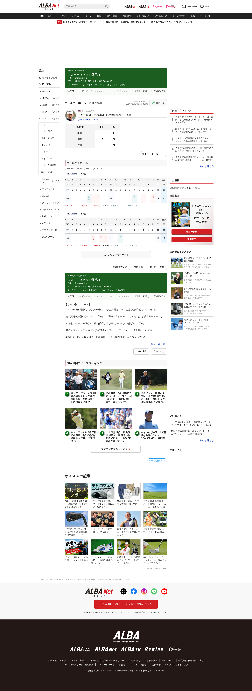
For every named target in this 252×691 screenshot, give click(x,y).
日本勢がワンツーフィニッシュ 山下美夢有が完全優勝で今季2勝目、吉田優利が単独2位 (194, 119)
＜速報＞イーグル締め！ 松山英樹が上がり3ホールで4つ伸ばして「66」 (105, 323)
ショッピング (143, 16)
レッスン (76, 16)
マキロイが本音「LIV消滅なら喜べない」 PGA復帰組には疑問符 (153, 435)
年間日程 (45, 145)
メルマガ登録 (191, 6)
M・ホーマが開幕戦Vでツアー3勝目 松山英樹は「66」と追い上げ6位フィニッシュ (110, 309)
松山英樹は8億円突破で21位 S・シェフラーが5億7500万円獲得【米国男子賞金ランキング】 (119, 399)
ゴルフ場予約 (179, 16)
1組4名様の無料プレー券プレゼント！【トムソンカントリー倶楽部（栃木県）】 (191, 432)
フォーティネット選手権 (86, 579)
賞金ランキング (120, 267)
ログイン (208, 6)
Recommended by (153, 568)
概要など (147, 91)
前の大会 (142, 351)
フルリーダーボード (152, 154)
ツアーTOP (46, 131)
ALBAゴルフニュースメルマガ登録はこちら (128, 604)
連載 (193, 16)
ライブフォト (47, 158)
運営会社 (94, 660)
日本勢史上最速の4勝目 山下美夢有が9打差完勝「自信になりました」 (194, 149)
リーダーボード (84, 91)
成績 (96, 119)
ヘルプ (168, 664)
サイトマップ (181, 664)
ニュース (45, 152)
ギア (64, 16)
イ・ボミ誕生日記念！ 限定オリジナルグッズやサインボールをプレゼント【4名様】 (191, 423)
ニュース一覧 (158, 344)
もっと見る (206, 166)
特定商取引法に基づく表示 (191, 660)
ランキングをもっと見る (114, 448)
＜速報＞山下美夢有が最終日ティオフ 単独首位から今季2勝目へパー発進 (194, 139)
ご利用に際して (135, 660)
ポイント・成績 (157, 267)
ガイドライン (168, 660)
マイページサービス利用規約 (111, 664)
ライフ (88, 16)
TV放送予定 (159, 91)
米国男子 (69, 579)
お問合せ (156, 664)
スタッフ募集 (77, 660)
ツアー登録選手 (48, 165)
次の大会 (158, 351)
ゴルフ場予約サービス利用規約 (78, 664)
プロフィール (84, 119)
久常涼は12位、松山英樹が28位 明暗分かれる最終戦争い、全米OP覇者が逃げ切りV (118, 437)
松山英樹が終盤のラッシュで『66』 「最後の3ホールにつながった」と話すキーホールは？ (115, 316)
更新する (160, 102)
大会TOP (70, 91)
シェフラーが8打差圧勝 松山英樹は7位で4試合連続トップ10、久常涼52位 (85, 437)
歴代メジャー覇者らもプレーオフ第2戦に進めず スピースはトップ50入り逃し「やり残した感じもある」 (153, 399)
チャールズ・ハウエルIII (92, 114)
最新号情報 (191, 231)
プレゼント (205, 16)
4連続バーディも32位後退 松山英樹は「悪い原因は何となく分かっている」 (106, 337)
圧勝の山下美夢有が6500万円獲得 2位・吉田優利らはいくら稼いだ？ (193, 130)
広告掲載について (56, 660)
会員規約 (151, 660)
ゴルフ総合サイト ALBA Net (51, 579)
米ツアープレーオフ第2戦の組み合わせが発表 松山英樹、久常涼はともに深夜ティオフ (84, 397)
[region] (50, 163)
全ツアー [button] (52, 16)
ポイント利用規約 (137, 664)
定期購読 (191, 239)
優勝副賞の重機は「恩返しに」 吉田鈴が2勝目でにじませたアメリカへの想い (194, 158)
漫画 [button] (99, 16)
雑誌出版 (127, 16)
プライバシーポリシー (113, 660)
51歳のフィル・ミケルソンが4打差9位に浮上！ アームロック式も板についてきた (110, 330)
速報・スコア (47, 138)
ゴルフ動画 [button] (112, 16)
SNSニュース (161, 16)
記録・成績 (46, 172)
